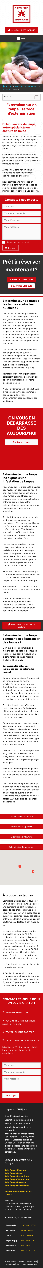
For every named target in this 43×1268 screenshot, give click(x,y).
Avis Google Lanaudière (17, 1185)
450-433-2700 (28, 1245)
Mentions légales (13, 1264)
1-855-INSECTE (28, 1225)
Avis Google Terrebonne (17, 1179)
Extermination (31, 86)
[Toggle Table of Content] (35, 97)
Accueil (8, 86)
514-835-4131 (27, 1230)
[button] (10, 248)
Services (19, 86)
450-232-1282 (28, 1235)
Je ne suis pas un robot (18, 242)
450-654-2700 (28, 1240)
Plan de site (32, 1264)
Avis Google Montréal (15, 1170)
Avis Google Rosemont (16, 1182)
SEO (24, 1264)
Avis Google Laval (14, 1173)
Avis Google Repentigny (17, 1176)
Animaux (6, 89)
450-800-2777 (28, 1250)
